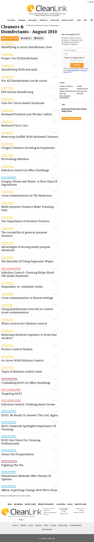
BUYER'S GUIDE (30, 504)
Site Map (53, 525)
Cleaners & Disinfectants (68, 91)
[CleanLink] (47, 8)
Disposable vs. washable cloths (22, 286)
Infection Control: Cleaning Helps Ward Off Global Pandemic (27, 274)
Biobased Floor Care (14, 125)
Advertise (23, 525)
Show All (27, 38)
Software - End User (78, 512)
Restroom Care (82, 91)
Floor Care (63, 94)
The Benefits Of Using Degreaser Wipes (27, 261)
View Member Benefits (28, 516)
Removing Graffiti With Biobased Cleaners (29, 136)
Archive (39, 38)
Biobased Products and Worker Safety (26, 114)
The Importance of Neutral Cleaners (25, 221)
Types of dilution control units (21, 371)
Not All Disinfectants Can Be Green (24, 80)
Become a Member (14, 516)
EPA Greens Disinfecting (17, 92)
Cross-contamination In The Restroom (26, 195)
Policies (46, 525)
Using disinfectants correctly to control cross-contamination (27, 311)
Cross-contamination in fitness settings (27, 297)
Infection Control (82, 89)
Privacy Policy (74, 70)
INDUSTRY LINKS (80, 504)
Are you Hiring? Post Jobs (71, 118)
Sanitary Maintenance (42, 14)
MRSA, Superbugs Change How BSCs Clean (29, 490)
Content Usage (62, 525)
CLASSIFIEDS (61, 504)
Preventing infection (15, 159)
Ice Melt (79, 86)
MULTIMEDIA (18, 504)
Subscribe (38, 525)
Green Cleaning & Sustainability (65, 97)
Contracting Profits (56, 14)
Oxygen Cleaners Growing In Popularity (28, 147)
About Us (15, 525)
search (91, 20)
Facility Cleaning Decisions (43, 15)
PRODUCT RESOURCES (46, 504)
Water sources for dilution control (24, 323)
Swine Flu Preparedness (17, 454)
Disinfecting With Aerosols (19, 69)
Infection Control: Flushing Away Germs (28, 404)
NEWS (10, 504)
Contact (30, 525)
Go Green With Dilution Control (22, 360)
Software (80, 94)
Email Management (75, 525)
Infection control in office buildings (25, 170)
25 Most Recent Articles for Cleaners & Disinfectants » (43, 25)
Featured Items (10, 38)
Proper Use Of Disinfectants (19, 58)
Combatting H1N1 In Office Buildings (25, 382)
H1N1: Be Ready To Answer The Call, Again (29, 415)
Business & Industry (66, 86)
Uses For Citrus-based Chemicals (22, 103)
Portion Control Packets (16, 349)
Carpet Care (64, 89)
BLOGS (70, 504)
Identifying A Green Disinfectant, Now (26, 47)
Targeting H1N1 (11, 393)
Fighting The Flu (12, 465)
